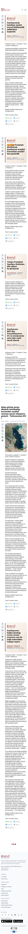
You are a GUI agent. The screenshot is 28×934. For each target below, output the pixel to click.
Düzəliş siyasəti (4, 893)
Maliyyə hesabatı (5, 895)
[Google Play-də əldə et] (18, 921)
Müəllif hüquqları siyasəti (6, 905)
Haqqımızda (4, 884)
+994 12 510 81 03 (5, 868)
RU (16, 931)
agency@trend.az (4, 869)
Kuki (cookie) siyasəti (5, 907)
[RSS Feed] (21, 915)
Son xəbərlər (4, 876)
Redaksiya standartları (6, 891)
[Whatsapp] (2, 915)
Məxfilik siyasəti (4, 903)
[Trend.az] (5, 10)
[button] (2, 16)
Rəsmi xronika (4, 878)
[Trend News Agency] (5, 856)
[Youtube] (12, 915)
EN (11, 931)
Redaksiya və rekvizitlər (6, 886)
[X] (8, 915)
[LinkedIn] (18, 915)
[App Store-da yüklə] (6, 921)
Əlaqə (2, 888)
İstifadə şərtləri (4, 900)
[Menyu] (25, 9)
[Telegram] (15, 915)
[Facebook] (5, 915)
